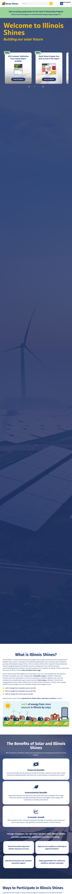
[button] (61, 3)
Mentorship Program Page (43, 14)
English (62, 2)
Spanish (68, 2)
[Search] (51, 3)
